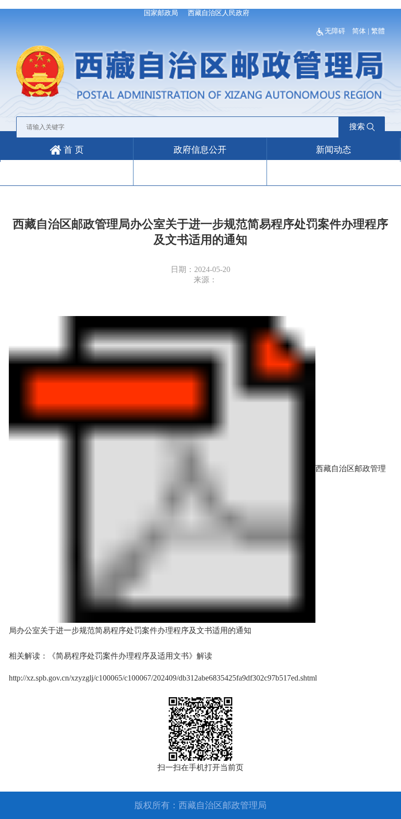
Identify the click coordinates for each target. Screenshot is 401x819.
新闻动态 (333, 150)
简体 (359, 31)
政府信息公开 (200, 150)
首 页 (72, 150)
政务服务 (66, 174)
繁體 (378, 31)
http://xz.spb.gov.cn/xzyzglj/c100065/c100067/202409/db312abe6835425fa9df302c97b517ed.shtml (163, 678)
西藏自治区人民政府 (218, 13)
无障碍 (336, 31)
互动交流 (200, 174)
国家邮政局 (161, 13)
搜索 (357, 126)
